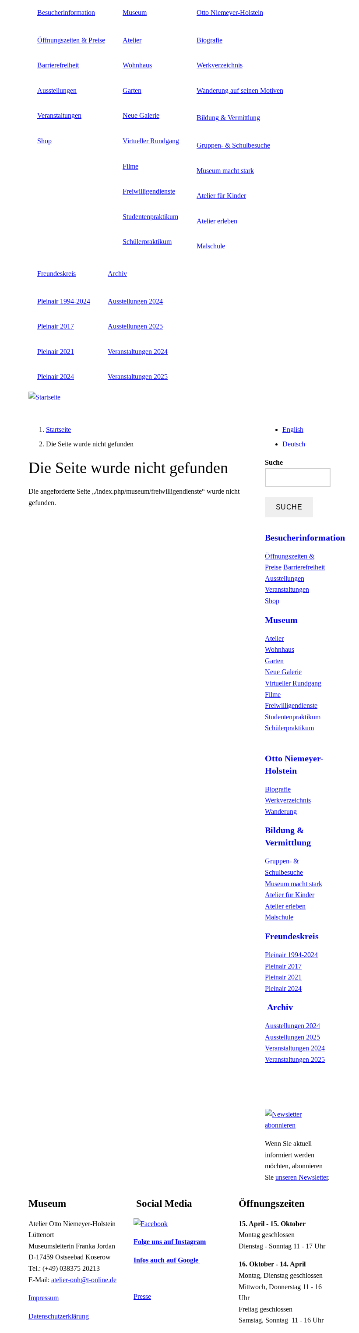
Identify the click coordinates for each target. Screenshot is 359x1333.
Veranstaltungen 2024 (138, 351)
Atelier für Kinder (221, 195)
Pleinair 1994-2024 (63, 301)
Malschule (211, 246)
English (292, 429)
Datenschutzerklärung (58, 1316)
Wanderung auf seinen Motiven (240, 90)
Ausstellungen (57, 90)
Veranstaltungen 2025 (138, 376)
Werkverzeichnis (220, 65)
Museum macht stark (225, 170)
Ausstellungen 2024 (135, 301)
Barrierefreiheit (58, 65)
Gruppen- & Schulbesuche (233, 145)
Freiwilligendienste (149, 191)
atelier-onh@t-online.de (83, 1279)
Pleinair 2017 (55, 326)
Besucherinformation (66, 12)
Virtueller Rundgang (151, 141)
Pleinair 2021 (55, 351)
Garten (132, 90)
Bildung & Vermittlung (228, 117)
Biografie (209, 40)
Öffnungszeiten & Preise (71, 40)
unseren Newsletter (301, 1177)
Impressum (43, 1297)
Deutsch (293, 444)
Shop (44, 141)
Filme (130, 166)
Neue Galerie (141, 115)
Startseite (58, 429)
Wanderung (281, 811)
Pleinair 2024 (55, 376)
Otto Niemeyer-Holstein (230, 12)
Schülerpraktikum (147, 241)
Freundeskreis (56, 273)
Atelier (132, 40)
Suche (274, 462)
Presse (142, 1296)
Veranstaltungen (59, 115)
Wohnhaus (137, 65)
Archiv (117, 273)
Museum (135, 12)
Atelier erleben (217, 221)
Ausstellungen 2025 (135, 326)
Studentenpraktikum (150, 216)
